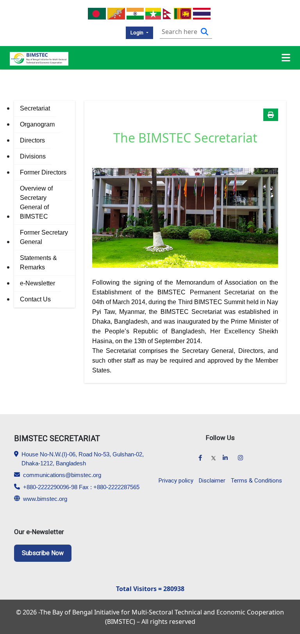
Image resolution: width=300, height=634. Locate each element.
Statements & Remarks (38, 263)
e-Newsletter (37, 283)
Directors (32, 140)
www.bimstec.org (45, 498)
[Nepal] (167, 13)
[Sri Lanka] (182, 13)
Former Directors (43, 172)
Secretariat (35, 108)
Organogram (37, 124)
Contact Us (35, 299)
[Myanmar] (153, 13)
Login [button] (137, 33)
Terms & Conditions (256, 480)
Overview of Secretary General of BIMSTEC (36, 202)
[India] (135, 13)
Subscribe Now (43, 553)
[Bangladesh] (96, 13)
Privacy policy (176, 480)
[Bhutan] (116, 13)
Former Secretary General (44, 237)
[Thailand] (202, 13)
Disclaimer (212, 480)
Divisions (33, 156)
